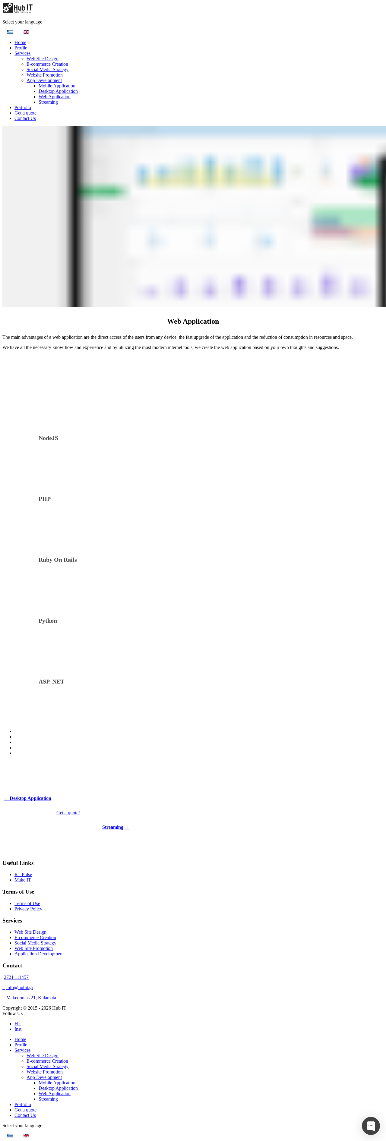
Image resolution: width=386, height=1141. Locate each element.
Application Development (39, 953)
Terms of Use (27, 903)
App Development (44, 80)
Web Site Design (43, 58)
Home (20, 42)
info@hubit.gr (19, 987)
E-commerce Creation (47, 64)
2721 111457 (16, 977)
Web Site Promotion (33, 948)
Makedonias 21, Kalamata (30, 997)
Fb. (17, 1023)
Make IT (22, 879)
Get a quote (25, 112)
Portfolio (22, 107)
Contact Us (25, 118)
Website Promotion (45, 74)
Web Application (55, 96)
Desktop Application (58, 91)
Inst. (18, 1029)
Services (22, 53)
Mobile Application (57, 85)
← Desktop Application (27, 798)
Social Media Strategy (47, 69)
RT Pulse (23, 874)
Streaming (48, 102)
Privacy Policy (28, 908)
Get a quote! (68, 812)
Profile (20, 47)
